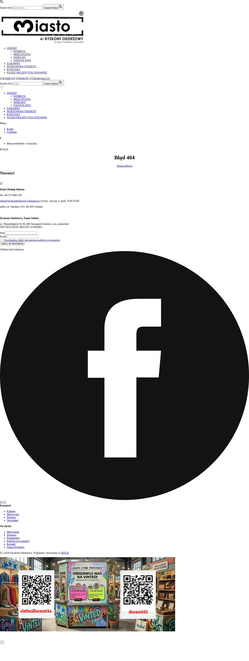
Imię (2, 232)
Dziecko (11, 517)
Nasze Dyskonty (16, 547)
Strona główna (124, 165)
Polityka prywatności (18, 541)
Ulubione (12, 132)
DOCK (65, 552)
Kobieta (11, 511)
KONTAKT (13, 69)
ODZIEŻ (12, 48)
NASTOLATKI (22, 60)
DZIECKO (20, 57)
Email (3, 236)
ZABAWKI (13, 63)
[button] (1, 2)
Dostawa (11, 535)
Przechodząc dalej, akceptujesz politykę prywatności (32, 240)
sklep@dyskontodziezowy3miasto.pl (20, 200)
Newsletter (12, 520)
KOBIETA (20, 51)
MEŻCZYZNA (22, 54)
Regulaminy (13, 538)
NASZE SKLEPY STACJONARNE (27, 72)
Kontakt (11, 544)
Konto (10, 128)
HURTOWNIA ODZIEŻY (21, 66)
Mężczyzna (13, 514)
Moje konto (13, 531)
